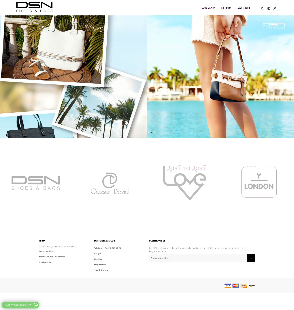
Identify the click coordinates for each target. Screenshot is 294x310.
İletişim (97, 253)
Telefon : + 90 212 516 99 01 (107, 248)
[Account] (275, 8)
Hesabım (98, 259)
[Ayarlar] (269, 8)
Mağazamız (100, 264)
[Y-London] (258, 182)
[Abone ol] (251, 258)
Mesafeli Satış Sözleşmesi (52, 256)
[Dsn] (35, 182)
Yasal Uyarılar (101, 270)
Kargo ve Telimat (47, 251)
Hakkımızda (45, 262)
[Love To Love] (184, 182)
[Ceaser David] (109, 182)
